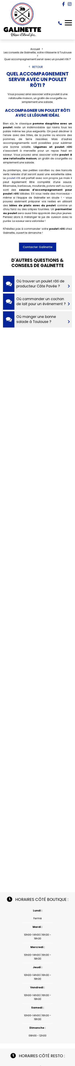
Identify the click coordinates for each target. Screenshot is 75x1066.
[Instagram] (69, 4)
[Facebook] (63, 4)
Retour (37, 67)
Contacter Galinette (37, 247)
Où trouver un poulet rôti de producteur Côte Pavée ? (40, 284)
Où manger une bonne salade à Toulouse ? (36, 319)
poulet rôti (13, 178)
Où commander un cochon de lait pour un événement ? (41, 302)
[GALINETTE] (22, 37)
